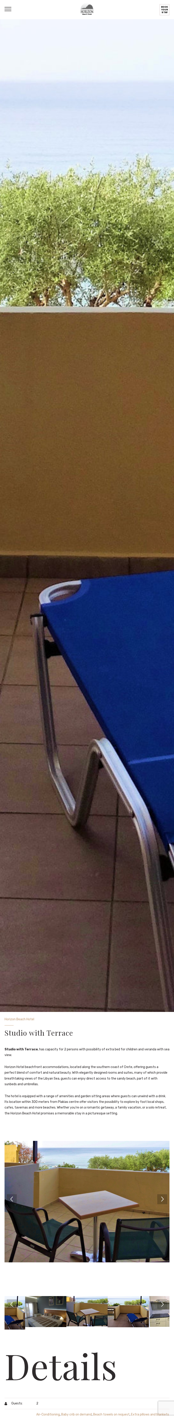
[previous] (12, 1199)
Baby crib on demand (76, 1414)
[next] (162, 1199)
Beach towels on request (111, 1414)
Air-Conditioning (48, 1414)
